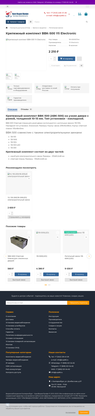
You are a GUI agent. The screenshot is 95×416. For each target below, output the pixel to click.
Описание (12, 109)
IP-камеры (10, 363)
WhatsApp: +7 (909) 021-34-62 (63, 363)
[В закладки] (29, 174)
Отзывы (26, 109)
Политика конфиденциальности (19, 335)
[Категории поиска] (30, 22)
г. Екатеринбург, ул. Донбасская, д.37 (66, 381)
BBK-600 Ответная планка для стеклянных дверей (18, 258)
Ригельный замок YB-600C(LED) (74, 257)
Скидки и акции (55, 326)
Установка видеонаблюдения (18, 322)
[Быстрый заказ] (79, 59)
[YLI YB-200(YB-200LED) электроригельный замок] (19, 183)
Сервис (10, 312)
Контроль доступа (13, 372)
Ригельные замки (56, 28)
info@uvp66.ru (57, 372)
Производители (55, 319)
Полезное (54, 312)
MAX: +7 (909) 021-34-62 (60, 369)
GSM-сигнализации (14, 366)
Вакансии (53, 332)
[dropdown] (7, 6)
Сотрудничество (55, 322)
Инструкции (54, 316)
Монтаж (9, 344)
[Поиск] (86, 22)
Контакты (53, 329)
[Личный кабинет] (87, 6)
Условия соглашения (14, 338)
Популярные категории (18, 352)
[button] (6, 256)
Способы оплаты (13, 329)
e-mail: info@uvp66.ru (56, 15)
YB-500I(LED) (41, 256)
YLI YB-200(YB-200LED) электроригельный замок (19, 198)
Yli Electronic (74, 42)
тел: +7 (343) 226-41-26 (56, 13)
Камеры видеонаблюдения (17, 360)
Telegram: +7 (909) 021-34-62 (62, 366)
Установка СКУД (12, 348)
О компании (11, 316)
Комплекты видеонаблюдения (18, 357)
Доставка (10, 319)
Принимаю (84, 412)
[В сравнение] (29, 178)
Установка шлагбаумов (15, 326)
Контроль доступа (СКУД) (20, 28)
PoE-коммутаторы (13, 369)
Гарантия (9, 332)
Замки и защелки (39, 28)
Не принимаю (71, 412)
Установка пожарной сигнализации (20, 341)
